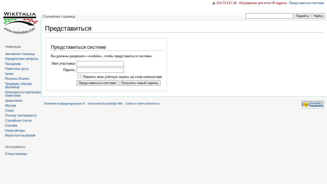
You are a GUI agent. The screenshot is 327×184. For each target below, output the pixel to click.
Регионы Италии (17, 78)
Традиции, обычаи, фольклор (18, 85)
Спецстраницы (16, 154)
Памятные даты (17, 69)
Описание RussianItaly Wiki (105, 103)
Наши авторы (15, 130)
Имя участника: (64, 63)
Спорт (9, 110)
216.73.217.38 (226, 3)
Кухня (9, 74)
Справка (11, 125)
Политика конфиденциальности (64, 103)
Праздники (13, 64)
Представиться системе (306, 3)
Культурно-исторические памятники (23, 94)
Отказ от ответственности (142, 103)
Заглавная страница (20, 54)
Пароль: (69, 70)
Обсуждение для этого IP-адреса (263, 3)
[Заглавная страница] (20, 20)
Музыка (10, 105)
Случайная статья (18, 120)
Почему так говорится (21, 115)
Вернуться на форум (20, 135)
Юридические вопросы (21, 59)
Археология (13, 100)
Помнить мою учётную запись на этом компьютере (122, 77)
